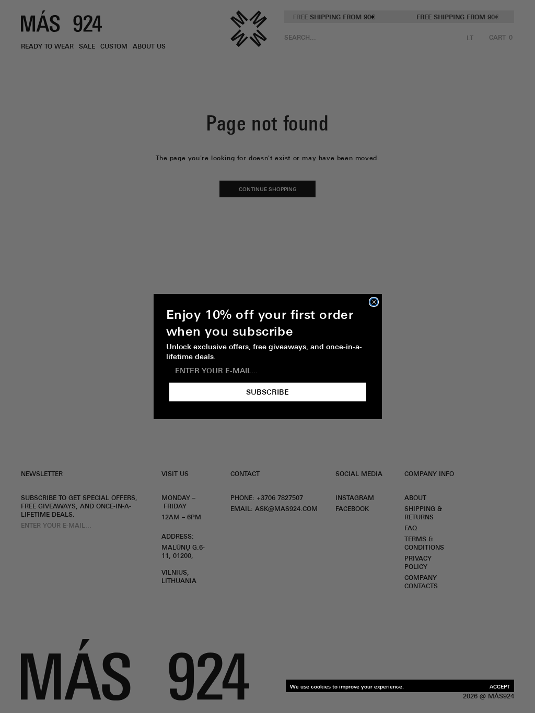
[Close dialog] (374, 302)
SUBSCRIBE (267, 392)
